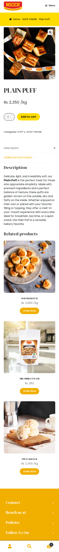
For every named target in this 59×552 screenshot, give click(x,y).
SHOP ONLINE (29, 19)
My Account (10, 546)
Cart (45, 543)
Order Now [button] (29, 310)
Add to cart (28, 117)
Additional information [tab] (18, 157)
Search (29, 546)
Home (16, 19)
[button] (50, 32)
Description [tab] (11, 148)
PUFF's (21, 132)
